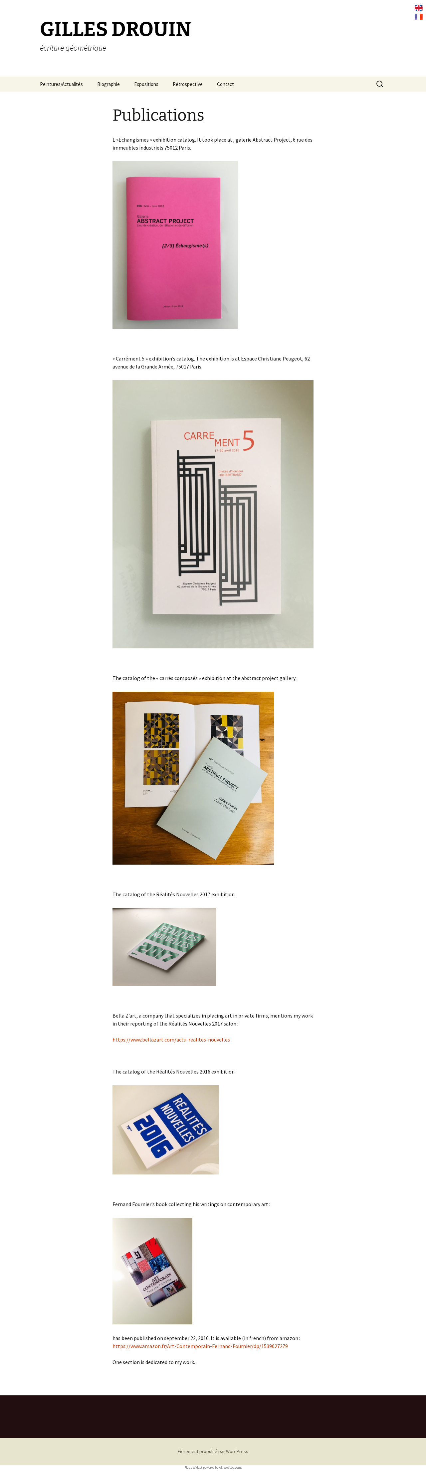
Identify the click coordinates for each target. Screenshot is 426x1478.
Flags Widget (193, 1467)
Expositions (146, 84)
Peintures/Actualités (61, 84)
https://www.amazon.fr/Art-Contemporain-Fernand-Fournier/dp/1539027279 (200, 1346)
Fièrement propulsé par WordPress (213, 1451)
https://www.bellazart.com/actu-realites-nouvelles (171, 1039)
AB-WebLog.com (230, 1467)
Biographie (108, 84)
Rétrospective (188, 84)
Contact (225, 84)
